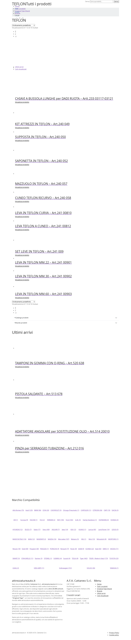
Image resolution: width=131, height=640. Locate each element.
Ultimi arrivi (19, 67)
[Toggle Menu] (13, 4)
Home (17, 6)
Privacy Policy (114, 633)
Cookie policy (114, 635)
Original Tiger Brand (22, 11)
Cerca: (87, 1)
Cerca (116, 1)
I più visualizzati (20, 69)
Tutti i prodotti (20, 9)
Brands (17, 13)
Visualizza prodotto (22, 102)
